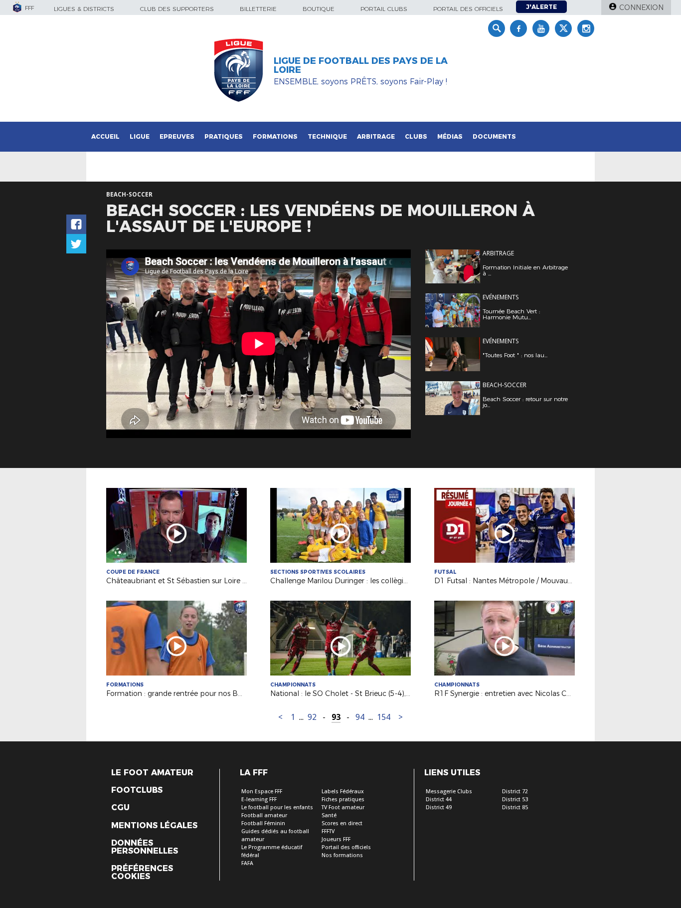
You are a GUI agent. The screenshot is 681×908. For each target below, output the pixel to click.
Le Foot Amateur (152, 773)
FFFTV (328, 831)
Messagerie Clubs (449, 791)
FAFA (247, 863)
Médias (450, 136)
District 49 (439, 807)
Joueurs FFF (336, 839)
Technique (327, 136)
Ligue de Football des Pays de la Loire (361, 65)
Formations (275, 136)
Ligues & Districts (84, 8)
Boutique (319, 8)
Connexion (641, 7)
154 (383, 717)
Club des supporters (177, 8)
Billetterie (258, 8)
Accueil (105, 136)
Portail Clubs (383, 8)
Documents (494, 136)
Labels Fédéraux (343, 791)
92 (312, 717)
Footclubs (137, 790)
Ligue (140, 136)
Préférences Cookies (142, 873)
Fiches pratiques (343, 799)
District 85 (515, 807)
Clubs (416, 136)
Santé (329, 815)
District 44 (439, 799)
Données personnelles (144, 847)
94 (359, 717)
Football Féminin (263, 823)
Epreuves (177, 136)
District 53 (515, 799)
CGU (120, 808)
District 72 (515, 791)
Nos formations (342, 855)
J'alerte (541, 6)
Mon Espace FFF (261, 791)
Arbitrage (376, 136)
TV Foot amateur (343, 807)
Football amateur (264, 815)
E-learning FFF (259, 799)
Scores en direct (342, 823)
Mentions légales (154, 826)
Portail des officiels (468, 8)
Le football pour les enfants (277, 807)
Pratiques (223, 136)
